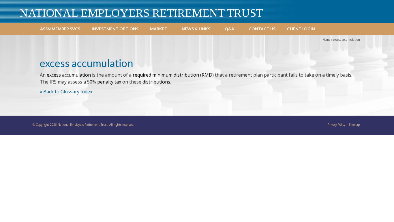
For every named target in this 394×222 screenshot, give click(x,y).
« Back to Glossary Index (66, 91)
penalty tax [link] (109, 82)
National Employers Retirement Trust (141, 12)
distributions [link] (156, 82)
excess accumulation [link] (69, 75)
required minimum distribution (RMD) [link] (173, 75)
